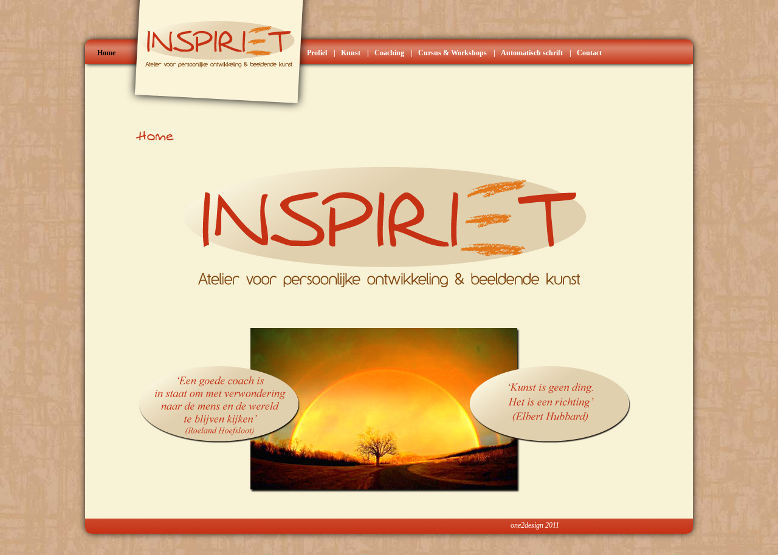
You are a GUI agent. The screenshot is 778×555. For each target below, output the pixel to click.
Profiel (317, 53)
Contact (589, 53)
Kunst (350, 53)
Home (106, 53)
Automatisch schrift (532, 53)
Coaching (389, 53)
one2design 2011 (535, 525)
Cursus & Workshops (452, 53)
